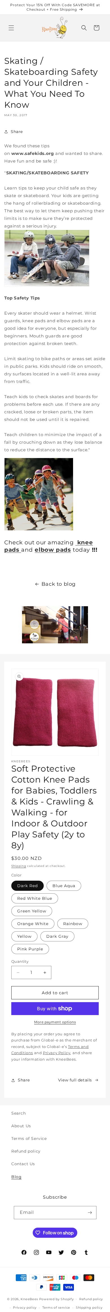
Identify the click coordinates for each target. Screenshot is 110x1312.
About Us (21, 1125)
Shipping (18, 866)
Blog (16, 1176)
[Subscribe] (90, 1212)
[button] (11, 28)
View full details (75, 1080)
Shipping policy (89, 1307)
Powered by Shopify (56, 1299)
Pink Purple (30, 949)
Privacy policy (25, 1307)
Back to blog (58, 584)
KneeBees (29, 1299)
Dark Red (27, 885)
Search (18, 1113)
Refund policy (26, 1151)
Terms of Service (29, 1138)
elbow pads (53, 549)
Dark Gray (57, 936)
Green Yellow (31, 911)
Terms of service (56, 1307)
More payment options (55, 1022)
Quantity (19, 961)
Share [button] (17, 131)
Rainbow (72, 923)
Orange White (33, 923)
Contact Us (23, 1163)
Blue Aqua (63, 885)
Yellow (24, 936)
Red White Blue (34, 898)
